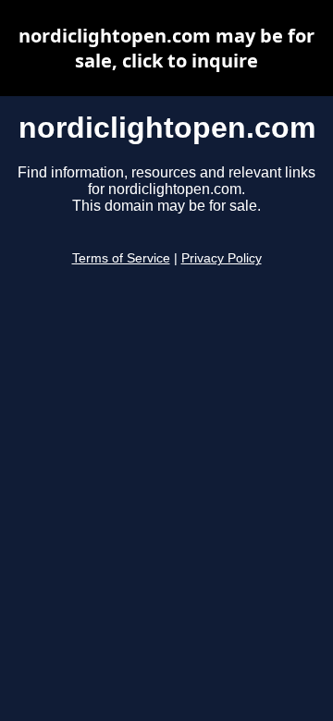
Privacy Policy (221, 258)
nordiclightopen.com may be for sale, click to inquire (166, 48)
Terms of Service (121, 258)
